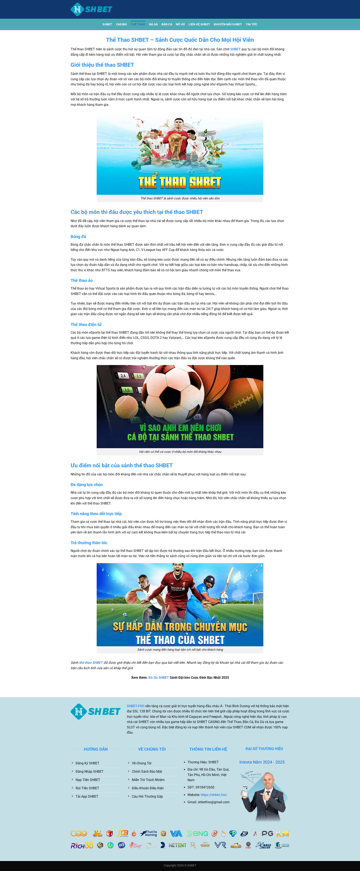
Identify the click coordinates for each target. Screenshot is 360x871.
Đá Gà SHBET (159, 678)
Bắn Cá (166, 24)
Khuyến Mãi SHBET (228, 24)
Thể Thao (138, 24)
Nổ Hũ (180, 24)
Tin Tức (252, 24)
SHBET (107, 24)
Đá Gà (153, 24)
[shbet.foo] (91, 9)
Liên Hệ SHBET (199, 24)
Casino (121, 24)
